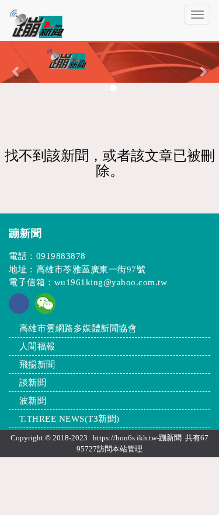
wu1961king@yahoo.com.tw (111, 282)
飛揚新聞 (37, 364)
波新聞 (33, 400)
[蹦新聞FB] (19, 311)
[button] (16, 71)
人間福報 (37, 346)
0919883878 (61, 256)
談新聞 (33, 382)
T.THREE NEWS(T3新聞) (69, 418)
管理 (134, 448)
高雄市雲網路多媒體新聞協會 (78, 328)
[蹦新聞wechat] (45, 302)
